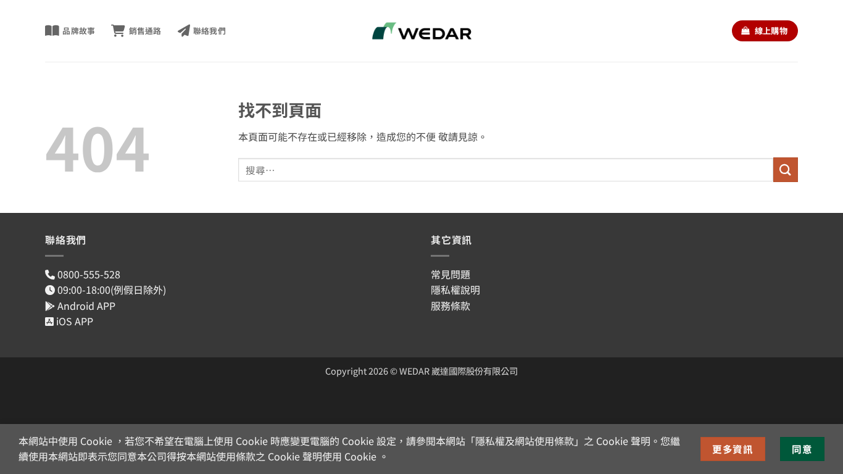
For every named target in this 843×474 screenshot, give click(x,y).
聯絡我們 (209, 30)
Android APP (85, 305)
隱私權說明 (455, 289)
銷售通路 (145, 30)
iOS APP (73, 321)
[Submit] (785, 169)
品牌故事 (78, 30)
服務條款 (450, 305)
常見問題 (450, 274)
